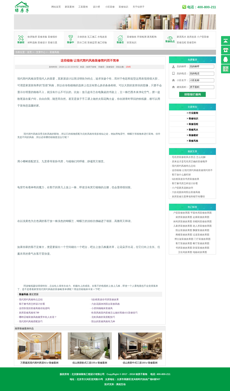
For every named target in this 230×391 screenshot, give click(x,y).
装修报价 (52, 36)
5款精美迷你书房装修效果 (105, 299)
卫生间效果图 (185, 252)
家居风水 (181, 36)
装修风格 (54, 52)
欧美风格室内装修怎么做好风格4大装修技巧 (114, 312)
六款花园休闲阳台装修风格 (105, 304)
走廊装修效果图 (201, 217)
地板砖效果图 (200, 252)
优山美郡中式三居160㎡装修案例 (140, 362)
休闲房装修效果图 (182, 221)
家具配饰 (152, 36)
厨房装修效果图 (184, 217)
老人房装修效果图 (202, 225)
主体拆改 (82, 36)
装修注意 (52, 42)
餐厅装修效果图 (201, 243)
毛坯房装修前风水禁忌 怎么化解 (189, 157)
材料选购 (32, 42)
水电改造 (102, 36)
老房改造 (191, 36)
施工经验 (102, 42)
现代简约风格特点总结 (31, 299)
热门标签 (192, 207)
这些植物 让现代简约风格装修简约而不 (192, 170)
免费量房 (192, 59)
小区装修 (110, 6)
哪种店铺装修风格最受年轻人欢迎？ (38, 317)
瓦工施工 (92, 36)
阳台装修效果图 (184, 230)
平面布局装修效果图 (201, 212)
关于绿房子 (138, 6)
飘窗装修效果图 (201, 230)
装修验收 (131, 36)
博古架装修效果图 (183, 239)
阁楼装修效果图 (184, 234)
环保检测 (141, 36)
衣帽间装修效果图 (202, 221)
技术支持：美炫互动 (115, 384)
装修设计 (42, 42)
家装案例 (69, 6)
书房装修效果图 (184, 247)
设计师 (96, 6)
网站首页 (56, 6)
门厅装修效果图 (202, 239)
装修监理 (92, 42)
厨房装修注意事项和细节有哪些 (188, 196)
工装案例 (83, 6)
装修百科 (191, 42)
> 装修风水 (192, 129)
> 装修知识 (192, 118)
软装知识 (131, 42)
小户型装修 (203, 36)
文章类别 (192, 107)
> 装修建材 (192, 135)
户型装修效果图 (181, 212)
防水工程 (82, 42)
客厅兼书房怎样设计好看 (32, 304)
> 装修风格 (192, 140)
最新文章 (192, 151)
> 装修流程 (192, 124)
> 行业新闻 (192, 113)
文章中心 (40, 52)
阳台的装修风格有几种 (103, 321)
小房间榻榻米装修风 (102, 308)
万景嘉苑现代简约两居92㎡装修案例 (39, 362)
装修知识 (123, 6)
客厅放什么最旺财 (181, 174)
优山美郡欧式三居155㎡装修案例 (89, 362)
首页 (29, 52)
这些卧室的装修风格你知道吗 (34, 308)
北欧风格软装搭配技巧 (103, 317)
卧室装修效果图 (201, 247)
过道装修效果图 (201, 234)
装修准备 (42, 36)
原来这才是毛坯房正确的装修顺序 (189, 161)
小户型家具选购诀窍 (182, 187)
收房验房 (32, 36)
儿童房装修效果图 (182, 225)
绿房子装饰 (141, 374)
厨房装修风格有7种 (29, 312)
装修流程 (181, 42)
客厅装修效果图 (184, 243)
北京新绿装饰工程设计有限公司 (88, 374)
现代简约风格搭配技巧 (31, 321)
